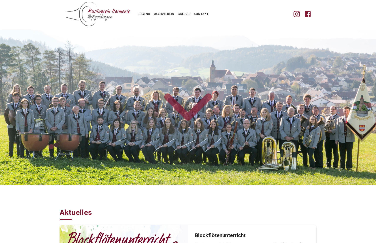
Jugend (144, 14)
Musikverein (163, 14)
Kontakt (201, 14)
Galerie (184, 14)
